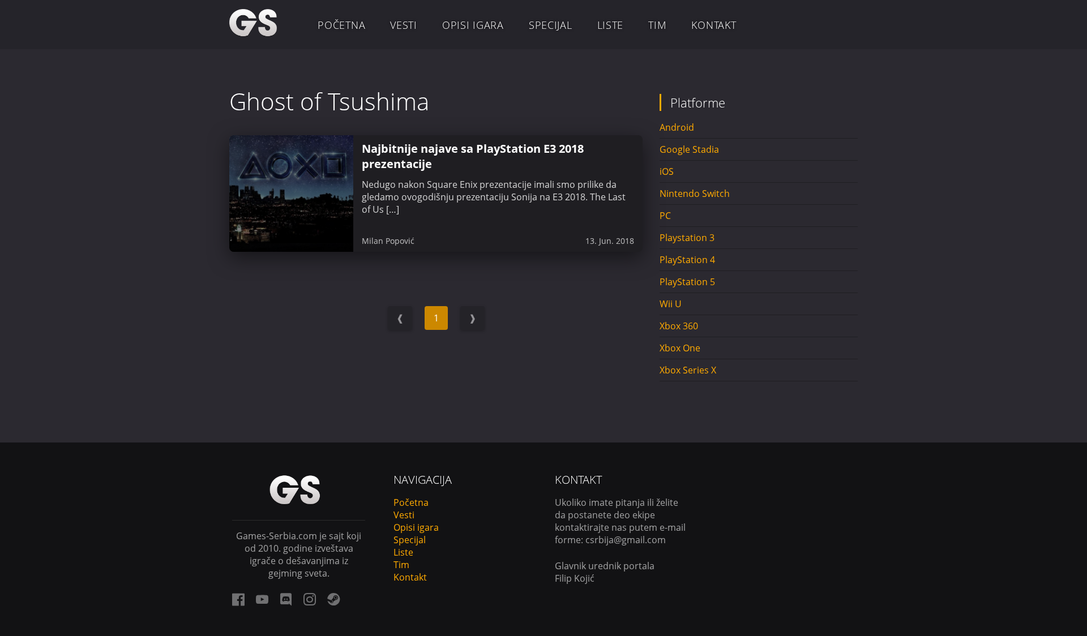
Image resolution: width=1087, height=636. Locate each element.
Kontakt (713, 25)
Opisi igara (473, 25)
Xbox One (680, 348)
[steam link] (333, 599)
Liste (610, 25)
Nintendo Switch (695, 193)
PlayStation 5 (687, 282)
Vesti (403, 25)
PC (665, 215)
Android (677, 127)
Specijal (550, 25)
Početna (341, 25)
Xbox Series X (688, 370)
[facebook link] (238, 599)
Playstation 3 (687, 237)
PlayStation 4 (687, 259)
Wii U (671, 304)
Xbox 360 (679, 326)
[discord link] (286, 599)
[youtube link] (262, 599)
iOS (667, 171)
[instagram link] (309, 599)
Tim (657, 25)
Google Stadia (689, 149)
